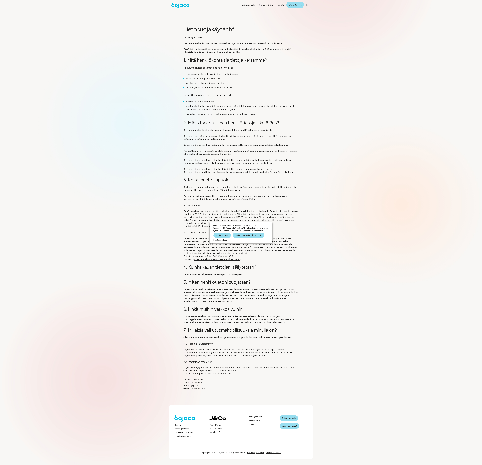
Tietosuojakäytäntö (255, 452)
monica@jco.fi (190, 385)
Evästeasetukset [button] (220, 240)
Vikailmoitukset (289, 426)
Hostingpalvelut (255, 417)
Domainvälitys (254, 421)
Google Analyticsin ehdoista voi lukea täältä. (217, 259)
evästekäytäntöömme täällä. (240, 199)
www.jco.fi (213, 432)
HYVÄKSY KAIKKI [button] (222, 235)
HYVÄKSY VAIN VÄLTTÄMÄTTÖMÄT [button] (248, 235)
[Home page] (204, 5)
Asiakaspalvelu (289, 418)
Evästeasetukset (273, 452)
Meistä (251, 425)
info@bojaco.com (182, 436)
